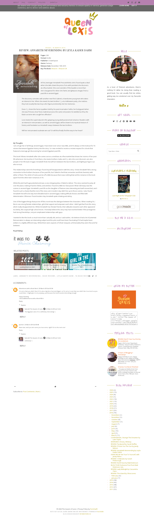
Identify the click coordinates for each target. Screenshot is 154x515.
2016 (111, 413)
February (115, 476)
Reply (21, 301)
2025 (111, 392)
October (115, 419)
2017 (111, 410)
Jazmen (21, 324)
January (115, 478)
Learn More (124, 5)
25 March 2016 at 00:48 (32, 324)
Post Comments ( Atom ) (31, 391)
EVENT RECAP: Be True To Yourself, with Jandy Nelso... (125, 455)
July (113, 426)
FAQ (23, 2)
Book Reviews (49, 276)
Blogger (100, 511)
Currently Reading (123, 171)
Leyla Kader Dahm (65, 276)
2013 (111, 485)
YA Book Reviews (83, 276)
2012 (111, 487)
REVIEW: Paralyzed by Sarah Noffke (124, 444)
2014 (111, 482)
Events (53, 2)
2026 (111, 390)
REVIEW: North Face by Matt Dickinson (124, 463)
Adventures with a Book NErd (34, 298)
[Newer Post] (15, 386)
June (113, 428)
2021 (111, 401)
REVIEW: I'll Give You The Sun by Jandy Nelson (124, 447)
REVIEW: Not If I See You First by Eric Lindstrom (129, 340)
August (114, 424)
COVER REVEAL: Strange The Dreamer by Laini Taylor (125, 438)
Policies (41, 2)
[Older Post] (95, 386)
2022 (111, 399)
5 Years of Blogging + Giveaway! (125, 354)
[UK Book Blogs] (124, 81)
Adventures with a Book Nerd (28, 288)
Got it (134, 5)
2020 (111, 404)
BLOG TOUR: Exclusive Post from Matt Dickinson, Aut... (124, 466)
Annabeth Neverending (30, 276)
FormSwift (93, 509)
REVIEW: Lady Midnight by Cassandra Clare (124, 470)
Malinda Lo (125, 198)
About (16, 2)
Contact (32, 2)
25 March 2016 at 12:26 (53, 309)
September (116, 422)
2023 (111, 397)
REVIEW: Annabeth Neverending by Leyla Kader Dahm (126, 451)
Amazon (54, 68)
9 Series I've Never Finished (128, 367)
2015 (111, 480)
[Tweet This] (93, 276)
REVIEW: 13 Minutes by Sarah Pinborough (121, 460)
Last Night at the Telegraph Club (123, 196)
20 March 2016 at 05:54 (46, 288)
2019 (111, 406)
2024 (111, 394)
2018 (111, 408)
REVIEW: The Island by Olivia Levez (123, 473)
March (113, 435)
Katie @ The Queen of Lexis (34, 309)
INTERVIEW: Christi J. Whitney (121, 442)
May (113, 431)
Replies (23, 305)
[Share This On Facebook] (89, 276)
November (116, 417)
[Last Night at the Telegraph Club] (124, 192)
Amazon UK (63, 68)
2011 (111, 489)
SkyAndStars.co (85, 514)
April (113, 433)
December (115, 415)
